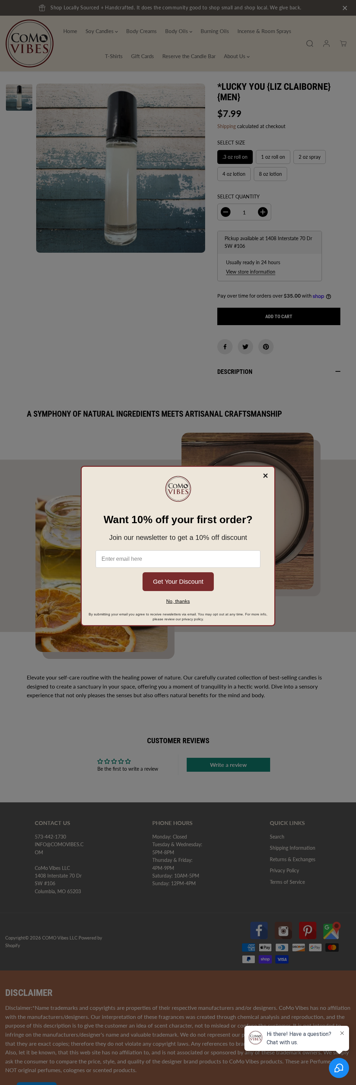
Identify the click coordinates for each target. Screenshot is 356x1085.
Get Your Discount (178, 581)
